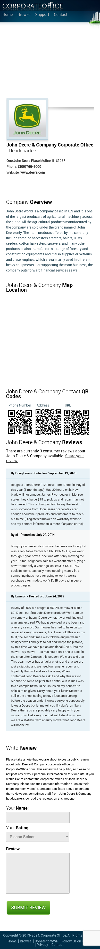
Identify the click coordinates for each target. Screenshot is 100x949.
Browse (23, 15)
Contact (60, 15)
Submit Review (28, 908)
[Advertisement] (50, 61)
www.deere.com (32, 172)
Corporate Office (32, 7)
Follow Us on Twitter (77, 941)
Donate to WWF (46, 941)
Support (42, 15)
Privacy (42, 945)
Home (7, 15)
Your (17, 808)
